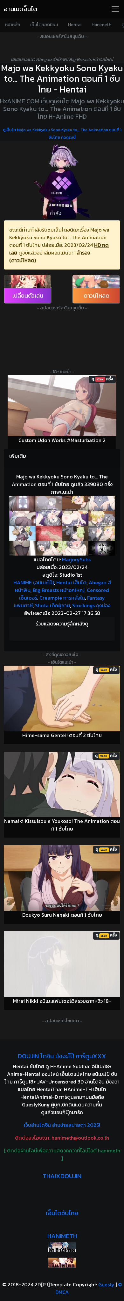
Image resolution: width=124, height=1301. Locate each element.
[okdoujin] (62, 1247)
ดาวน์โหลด (96, 295)
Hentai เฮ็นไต (71, 582)
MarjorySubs (76, 559)
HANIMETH (62, 1236)
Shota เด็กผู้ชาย (52, 605)
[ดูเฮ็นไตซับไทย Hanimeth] (62, 1263)
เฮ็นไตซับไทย (62, 1213)
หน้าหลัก (12, 24)
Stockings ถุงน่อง (91, 605)
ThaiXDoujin (62, 1176)
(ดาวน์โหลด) (22, 260)
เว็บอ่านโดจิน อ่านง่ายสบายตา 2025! (62, 1125)
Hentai (74, 24)
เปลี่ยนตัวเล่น (27, 295)
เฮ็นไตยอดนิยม (44, 24)
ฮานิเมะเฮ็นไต (20, 9)
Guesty (106, 1284)
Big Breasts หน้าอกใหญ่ (59, 590)
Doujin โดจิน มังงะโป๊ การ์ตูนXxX (62, 1056)
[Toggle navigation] (115, 9)
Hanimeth (101, 24)
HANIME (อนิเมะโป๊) (33, 582)
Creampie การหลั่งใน (62, 598)
